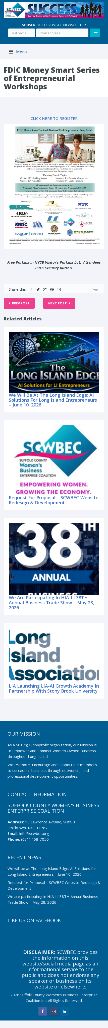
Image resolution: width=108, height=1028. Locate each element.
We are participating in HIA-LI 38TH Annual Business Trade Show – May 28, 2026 (51, 603)
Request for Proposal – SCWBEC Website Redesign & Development (53, 499)
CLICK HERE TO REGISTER (54, 118)
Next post (57, 303)
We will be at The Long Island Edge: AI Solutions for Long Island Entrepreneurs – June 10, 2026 (53, 400)
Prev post (21, 303)
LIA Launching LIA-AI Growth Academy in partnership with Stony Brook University (54, 688)
